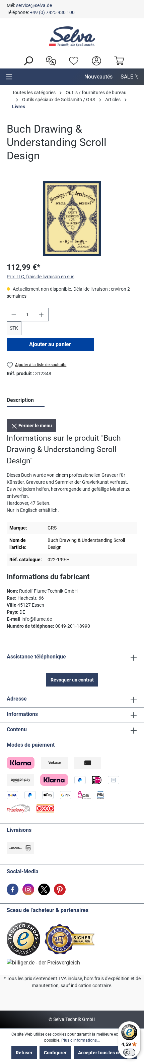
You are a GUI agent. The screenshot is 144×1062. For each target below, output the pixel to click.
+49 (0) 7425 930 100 (52, 12)
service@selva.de (34, 5)
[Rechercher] (26, 60)
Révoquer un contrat (72, 679)
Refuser (24, 1052)
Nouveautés (98, 76)
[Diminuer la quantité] (14, 314)
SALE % (130, 76)
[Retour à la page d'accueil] (72, 36)
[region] (72, 218)
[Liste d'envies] (72, 60)
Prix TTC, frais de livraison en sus (40, 276)
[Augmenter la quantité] (41, 314)
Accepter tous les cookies (105, 1052)
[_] (72, 218)
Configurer (55, 1052)
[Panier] (117, 60)
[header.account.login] (94, 60)
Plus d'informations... (80, 1040)
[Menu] (9, 76)
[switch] (129, 1052)
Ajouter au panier (50, 344)
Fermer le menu (34, 425)
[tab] (26, 401)
